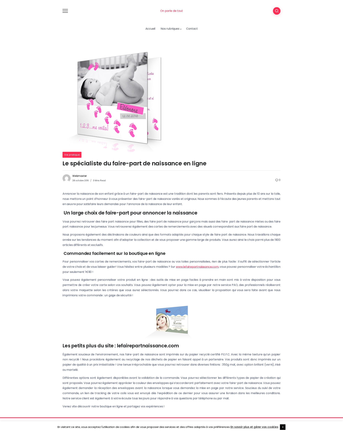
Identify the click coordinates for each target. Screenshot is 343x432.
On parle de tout (171, 11)
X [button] (283, 427)
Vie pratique (72, 154)
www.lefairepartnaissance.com (197, 267)
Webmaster (79, 176)
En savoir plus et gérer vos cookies (254, 427)
